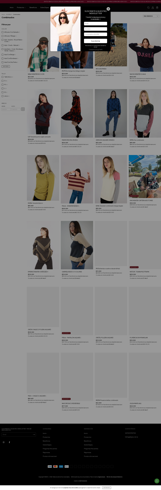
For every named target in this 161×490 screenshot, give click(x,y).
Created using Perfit (95, 49)
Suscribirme (95, 41)
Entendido (106, 487)
